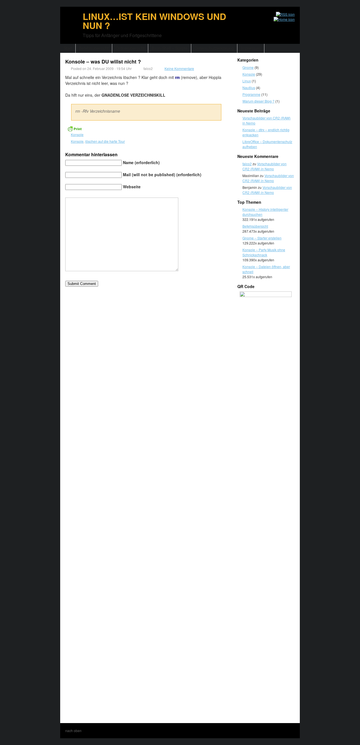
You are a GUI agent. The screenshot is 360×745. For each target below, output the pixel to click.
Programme (251, 94)
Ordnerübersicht (130, 48)
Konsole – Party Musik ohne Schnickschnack (263, 252)
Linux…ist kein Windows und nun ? (154, 21)
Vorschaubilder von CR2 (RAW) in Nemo (264, 166)
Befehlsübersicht (94, 48)
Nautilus (248, 87)
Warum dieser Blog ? (258, 101)
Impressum (251, 48)
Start (68, 48)
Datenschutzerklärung (214, 48)
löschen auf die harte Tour (105, 141)
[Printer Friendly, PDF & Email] (74, 128)
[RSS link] (283, 14)
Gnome (248, 67)
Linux (246, 80)
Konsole (77, 134)
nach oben (73, 730)
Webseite (132, 186)
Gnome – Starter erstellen (262, 237)
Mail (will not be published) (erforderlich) (162, 174)
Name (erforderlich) (141, 162)
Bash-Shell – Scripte (170, 48)
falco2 (247, 163)
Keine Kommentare (179, 68)
